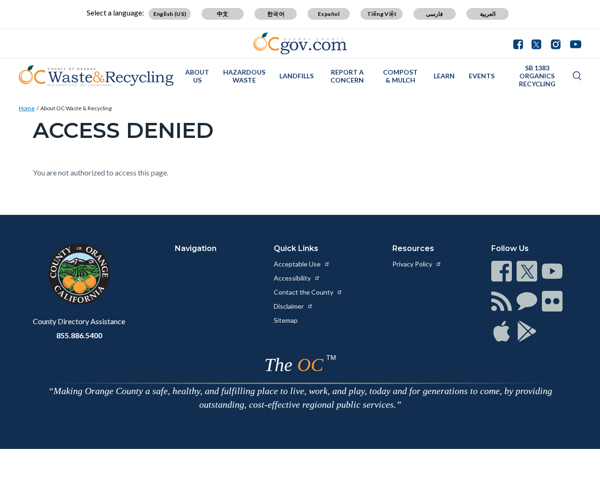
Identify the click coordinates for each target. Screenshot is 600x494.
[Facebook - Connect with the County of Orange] (520, 43)
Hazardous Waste (244, 76)
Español (329, 13)
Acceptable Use (298, 264)
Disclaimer (289, 306)
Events (482, 76)
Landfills (296, 76)
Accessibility (293, 278)
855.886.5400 (79, 335)
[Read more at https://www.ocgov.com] (79, 274)
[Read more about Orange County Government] (300, 43)
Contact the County (304, 292)
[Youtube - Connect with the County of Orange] (573, 43)
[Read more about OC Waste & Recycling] (96, 76)
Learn (444, 76)
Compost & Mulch (400, 76)
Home (27, 108)
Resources (413, 248)
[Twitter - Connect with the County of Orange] (536, 43)
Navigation (196, 248)
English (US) (170, 13)
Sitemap (286, 320)
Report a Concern (347, 76)
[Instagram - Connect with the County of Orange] (556, 43)
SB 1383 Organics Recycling (537, 76)
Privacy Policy (413, 264)
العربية (487, 13)
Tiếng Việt (382, 13)
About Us (197, 76)
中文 (223, 13)
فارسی (434, 13)
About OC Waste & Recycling (76, 108)
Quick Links (296, 248)
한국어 (276, 13)
